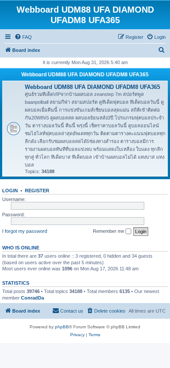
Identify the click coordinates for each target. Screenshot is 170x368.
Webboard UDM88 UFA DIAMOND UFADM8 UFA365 (85, 75)
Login (10, 190)
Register (37, 190)
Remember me (109, 231)
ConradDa (32, 297)
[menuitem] (23, 37)
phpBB (62, 326)
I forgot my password (24, 231)
